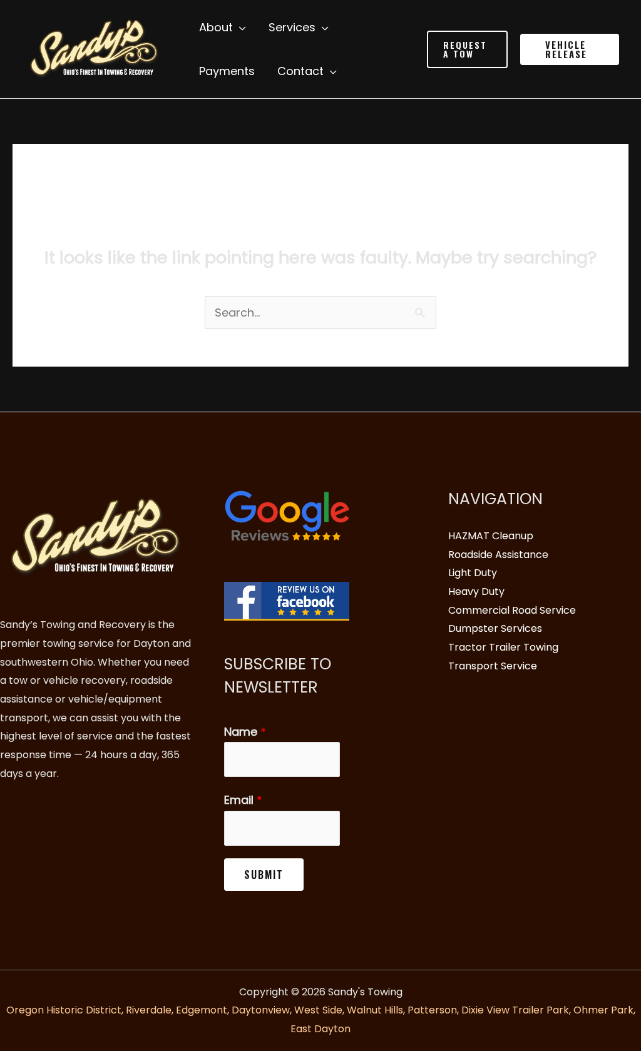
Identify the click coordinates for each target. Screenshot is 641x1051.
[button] (467, 49)
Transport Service (492, 666)
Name (245, 731)
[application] (239, 27)
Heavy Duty (476, 591)
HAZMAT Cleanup (490, 536)
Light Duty (472, 573)
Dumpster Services (495, 628)
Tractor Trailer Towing (503, 647)
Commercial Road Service (512, 610)
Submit (264, 874)
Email (243, 800)
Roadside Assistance (498, 554)
